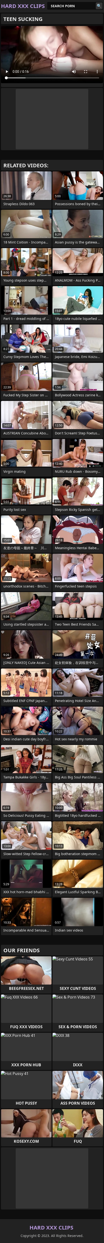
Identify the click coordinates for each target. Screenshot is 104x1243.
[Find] (99, 5)
